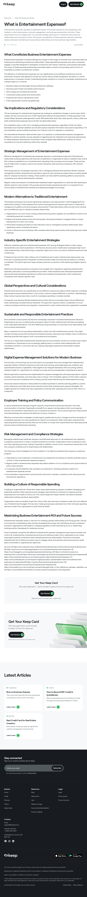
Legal (60, 792)
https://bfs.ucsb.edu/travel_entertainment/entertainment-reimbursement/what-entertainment (49, 547)
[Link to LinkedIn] (13, 841)
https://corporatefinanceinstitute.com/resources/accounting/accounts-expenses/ (38, 570)
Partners (7, 800)
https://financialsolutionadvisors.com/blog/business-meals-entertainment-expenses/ (37, 557)
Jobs (32, 800)
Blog (32, 792)
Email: (11, 824)
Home (6, 792)
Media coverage (36, 804)
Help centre (35, 796)
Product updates (36, 812)
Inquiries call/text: (10, 830)
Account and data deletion (40, 808)
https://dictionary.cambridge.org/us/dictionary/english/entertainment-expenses (53, 554)
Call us (6, 804)
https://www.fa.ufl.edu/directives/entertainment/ (45, 562)
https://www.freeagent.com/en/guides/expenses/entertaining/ (28, 552)
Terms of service (63, 800)
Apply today (8, 808)
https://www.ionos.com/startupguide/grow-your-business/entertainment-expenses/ (39, 549)
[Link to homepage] (9, 4)
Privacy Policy (67, 885)
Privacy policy (62, 796)
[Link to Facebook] (5, 841)
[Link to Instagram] (9, 841)
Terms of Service (78, 885)
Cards (6, 796)
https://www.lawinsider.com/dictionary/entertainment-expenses (28, 565)
